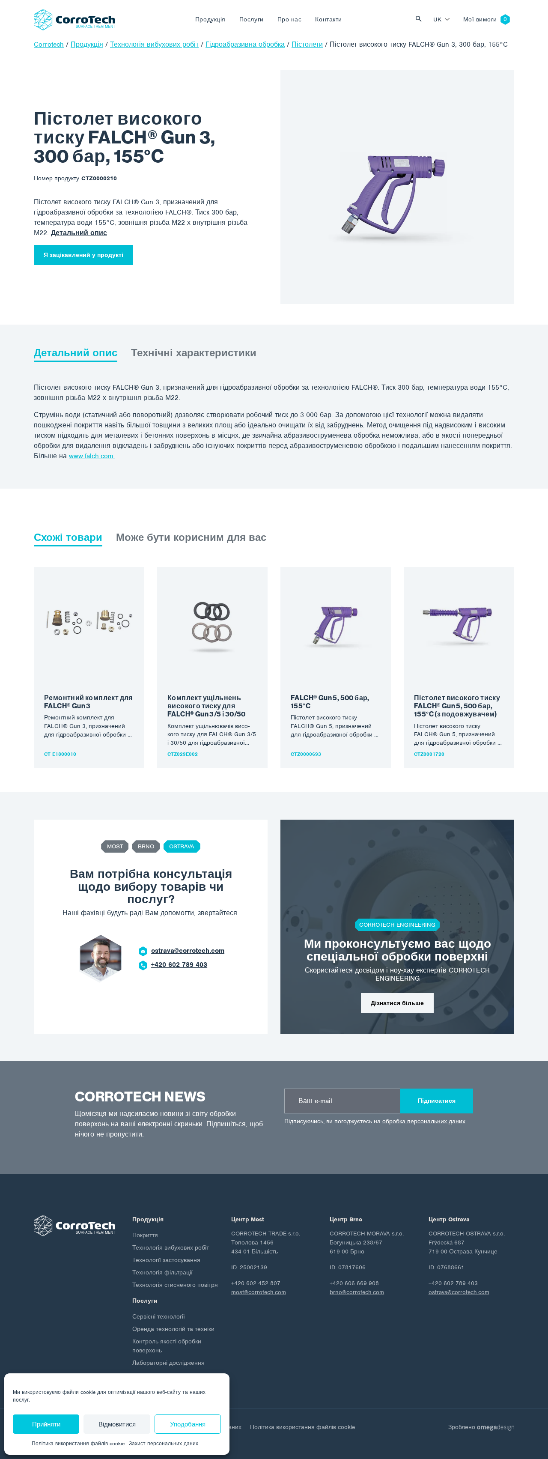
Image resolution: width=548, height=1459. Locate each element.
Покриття (145, 1235)
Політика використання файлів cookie (78, 1443)
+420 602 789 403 (179, 965)
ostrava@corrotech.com (187, 950)
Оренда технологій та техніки (173, 1329)
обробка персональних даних (423, 1121)
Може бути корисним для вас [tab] (191, 537)
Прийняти (46, 1424)
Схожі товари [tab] (68, 537)
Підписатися (437, 1100)
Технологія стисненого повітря (175, 1285)
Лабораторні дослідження (168, 1363)
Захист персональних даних (163, 1443)
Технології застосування (166, 1260)
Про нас (289, 19)
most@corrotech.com (258, 1292)
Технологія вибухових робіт (170, 1247)
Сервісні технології (158, 1316)
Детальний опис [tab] (75, 352)
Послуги (251, 19)
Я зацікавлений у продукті (83, 255)
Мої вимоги (480, 19)
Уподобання (188, 1424)
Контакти (328, 19)
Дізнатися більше (397, 1003)
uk (437, 19)
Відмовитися (117, 1424)
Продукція (210, 19)
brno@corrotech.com (357, 1292)
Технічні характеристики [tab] (193, 352)
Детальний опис (79, 233)
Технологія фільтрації (162, 1272)
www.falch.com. (92, 456)
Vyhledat (420, 19)
